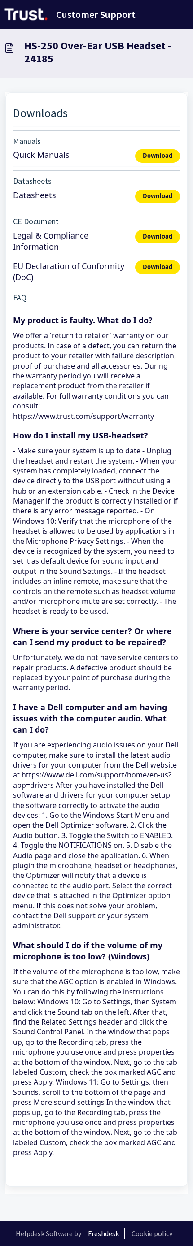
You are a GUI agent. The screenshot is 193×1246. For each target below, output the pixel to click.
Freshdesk (103, 1233)
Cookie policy (152, 1233)
